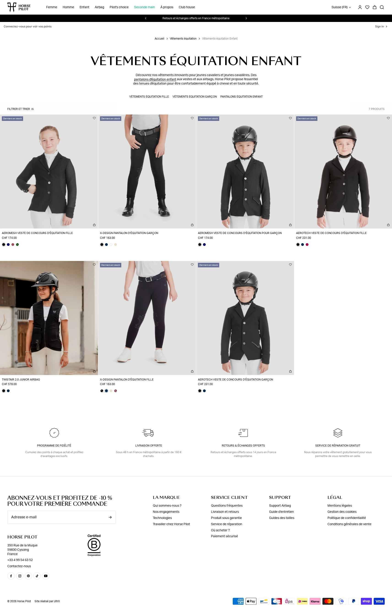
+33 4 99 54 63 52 (20, 560)
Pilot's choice (119, 7)
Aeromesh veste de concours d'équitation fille (37, 233)
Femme (51, 7)
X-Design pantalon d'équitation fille (127, 379)
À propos (166, 7)
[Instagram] (19, 576)
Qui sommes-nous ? (167, 505)
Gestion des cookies (342, 512)
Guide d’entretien (281, 512)
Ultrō (57, 601)
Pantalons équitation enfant (241, 96)
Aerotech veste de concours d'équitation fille (331, 233)
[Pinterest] (28, 576)
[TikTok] (37, 576)
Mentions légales (339, 505)
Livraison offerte (148, 445)
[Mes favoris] (94, 118)
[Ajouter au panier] (94, 225)
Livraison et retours (225, 512)
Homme (68, 7)
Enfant (84, 7)
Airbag (99, 7)
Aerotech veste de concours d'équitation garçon (235, 379)
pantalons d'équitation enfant (155, 79)
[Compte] (360, 7)
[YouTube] (45, 576)
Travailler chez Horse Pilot (171, 524)
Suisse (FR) (340, 7)
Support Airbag (280, 505)
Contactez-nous (19, 566)
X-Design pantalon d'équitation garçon (129, 233)
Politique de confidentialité (346, 518)
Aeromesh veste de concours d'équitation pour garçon (240, 233)
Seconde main (144, 7)
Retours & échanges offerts (243, 445)
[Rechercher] (382, 7)
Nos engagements (166, 512)
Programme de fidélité (54, 445)
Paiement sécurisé (224, 536)
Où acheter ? (220, 530)
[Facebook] (11, 576)
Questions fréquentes (227, 505)
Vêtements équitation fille (149, 96)
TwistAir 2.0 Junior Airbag (21, 379)
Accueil (159, 38)
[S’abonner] (110, 517)
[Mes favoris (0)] (367, 7)
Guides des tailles (281, 518)
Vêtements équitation (183, 38)
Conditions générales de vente (349, 524)
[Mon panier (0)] (374, 7)
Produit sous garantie (226, 518)
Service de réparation (226, 524)
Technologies (162, 518)
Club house (187, 7)
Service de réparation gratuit (337, 445)
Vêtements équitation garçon (195, 96)
